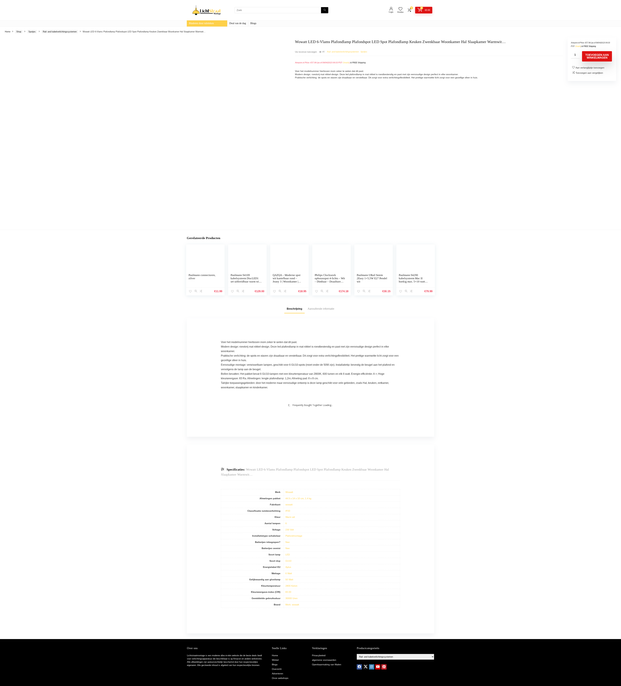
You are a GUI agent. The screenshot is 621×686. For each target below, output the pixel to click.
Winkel (275, 660)
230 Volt (289, 529)
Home (7, 31)
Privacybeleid (319, 655)
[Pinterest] (384, 666)
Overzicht (277, 669)
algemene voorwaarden (324, 660)
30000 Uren (291, 598)
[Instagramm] (371, 666)
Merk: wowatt (292, 604)
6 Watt (288, 573)
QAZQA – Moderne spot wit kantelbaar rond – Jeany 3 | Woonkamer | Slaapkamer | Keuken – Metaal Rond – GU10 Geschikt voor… (286, 283)
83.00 (288, 592)
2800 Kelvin (291, 586)
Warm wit (290, 517)
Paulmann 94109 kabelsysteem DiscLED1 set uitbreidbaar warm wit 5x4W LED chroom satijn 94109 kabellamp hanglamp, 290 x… (245, 283)
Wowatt (289, 492)
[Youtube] (377, 666)
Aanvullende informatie (321, 308)
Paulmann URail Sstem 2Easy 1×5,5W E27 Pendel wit (372, 278)
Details (346, 63)
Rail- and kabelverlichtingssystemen (60, 31)
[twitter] (365, 666)
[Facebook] (359, 666)
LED (287, 554)
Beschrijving (294, 308)
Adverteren (277, 673)
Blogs (253, 23)
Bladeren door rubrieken (201, 23)
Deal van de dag (237, 23)
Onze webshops (280, 678)
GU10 (288, 561)
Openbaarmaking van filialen (326, 664)
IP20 (287, 511)
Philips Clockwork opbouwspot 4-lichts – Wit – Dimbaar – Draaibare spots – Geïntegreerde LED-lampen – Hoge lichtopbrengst (330, 283)
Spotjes (32, 31)
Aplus (288, 567)
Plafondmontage (293, 535)
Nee (287, 542)
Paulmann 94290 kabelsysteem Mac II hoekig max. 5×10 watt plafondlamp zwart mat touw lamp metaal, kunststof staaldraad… (412, 283)
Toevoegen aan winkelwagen (597, 56)
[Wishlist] (400, 9)
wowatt (289, 504)
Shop (18, 31)
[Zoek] (324, 10)
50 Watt (289, 579)
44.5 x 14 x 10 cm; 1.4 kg (298, 498)
